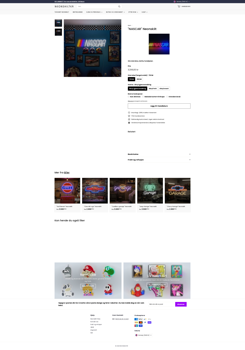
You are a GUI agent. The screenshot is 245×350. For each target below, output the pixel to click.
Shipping (130, 101)
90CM (139, 79)
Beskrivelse (133, 154)
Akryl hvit (153, 88)
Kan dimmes (135, 97)
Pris (129, 66)
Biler (67, 172)
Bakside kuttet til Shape (155, 97)
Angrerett (93, 330)
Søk (91, 333)
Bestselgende (78, 12)
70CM (131, 79)
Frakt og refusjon (136, 160)
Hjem (129, 25)
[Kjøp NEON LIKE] (88, 280)
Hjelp (144, 12)
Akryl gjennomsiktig (137, 88)
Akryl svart (164, 88)
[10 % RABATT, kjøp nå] (156, 280)
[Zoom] (92, 48)
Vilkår (92, 327)
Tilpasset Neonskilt (62, 12)
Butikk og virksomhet (114, 12)
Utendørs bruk (174, 97)
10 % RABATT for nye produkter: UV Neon (69, 1)
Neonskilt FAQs (95, 319)
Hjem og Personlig (93, 12)
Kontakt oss (94, 322)
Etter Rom (132, 12)
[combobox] (99, 6)
